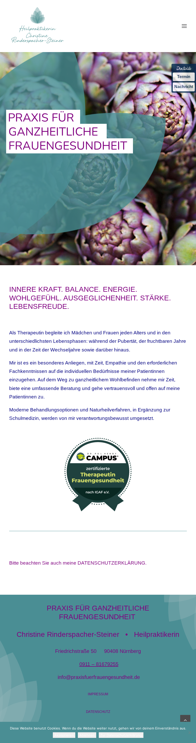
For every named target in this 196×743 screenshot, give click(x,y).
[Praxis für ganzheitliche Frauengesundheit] (37, 26)
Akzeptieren (64, 735)
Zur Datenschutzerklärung (121, 735)
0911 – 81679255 (98, 664)
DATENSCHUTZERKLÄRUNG (111, 563)
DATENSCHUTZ (98, 712)
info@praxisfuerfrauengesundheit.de (99, 677)
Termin (183, 77)
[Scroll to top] (185, 719)
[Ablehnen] (189, 732)
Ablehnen (87, 735)
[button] (184, 26)
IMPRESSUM (98, 694)
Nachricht (183, 86)
